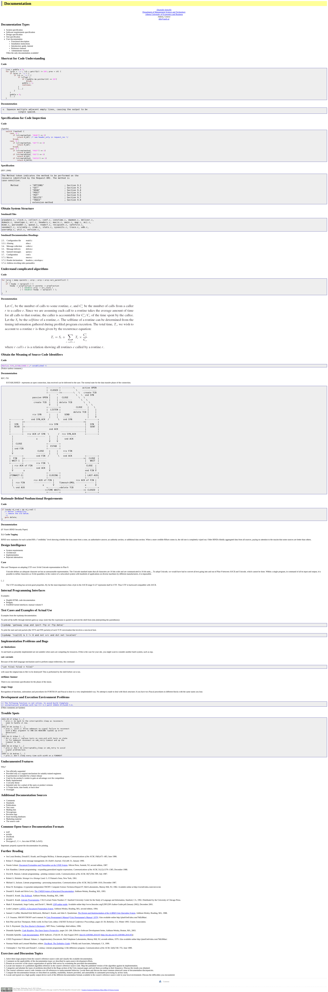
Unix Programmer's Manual (57, 917)
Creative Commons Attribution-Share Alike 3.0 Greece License (100, 990)
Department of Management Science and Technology (164, 12)
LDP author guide (60, 904)
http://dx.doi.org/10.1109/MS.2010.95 (116, 935)
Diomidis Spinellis (164, 10)
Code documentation (30, 935)
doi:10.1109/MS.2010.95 (90, 935)
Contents (166, 982)
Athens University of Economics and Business (164, 14)
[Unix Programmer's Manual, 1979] (83, 917)
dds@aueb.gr (164, 19)
